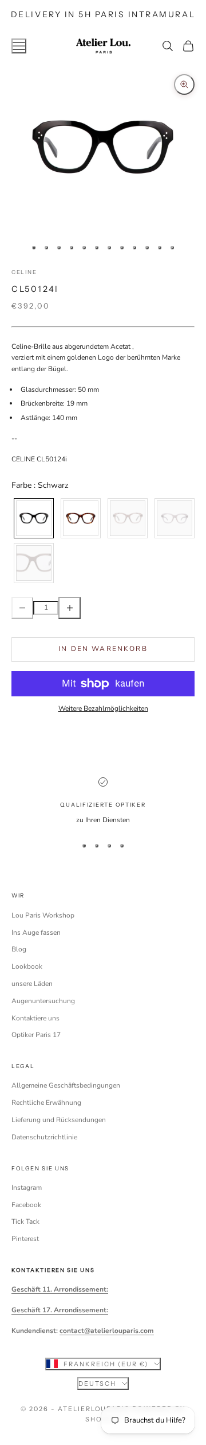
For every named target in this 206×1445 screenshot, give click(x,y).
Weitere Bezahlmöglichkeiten (103, 708)
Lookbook (26, 966)
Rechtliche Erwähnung (46, 1102)
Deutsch (97, 1384)
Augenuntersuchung (43, 1000)
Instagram (26, 1187)
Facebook (26, 1204)
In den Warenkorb (103, 648)
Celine (24, 272)
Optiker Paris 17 (36, 1034)
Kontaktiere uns (35, 1018)
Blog (18, 949)
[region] (103, 801)
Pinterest (25, 1238)
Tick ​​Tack (25, 1221)
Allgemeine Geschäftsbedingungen (65, 1085)
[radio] (32, 518)
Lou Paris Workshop (42, 915)
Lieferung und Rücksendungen (58, 1119)
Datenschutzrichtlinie (44, 1137)
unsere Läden (32, 983)
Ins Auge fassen (36, 932)
